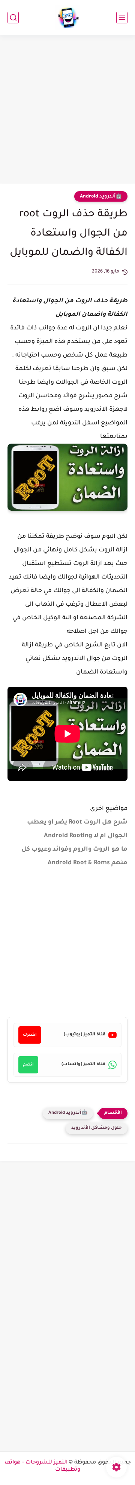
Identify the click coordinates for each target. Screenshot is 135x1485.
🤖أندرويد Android (101, 196)
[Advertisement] (67, 110)
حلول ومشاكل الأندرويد (96, 1128)
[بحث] (13, 17)
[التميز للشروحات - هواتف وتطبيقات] (67, 17)
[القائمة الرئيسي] (122, 17)
